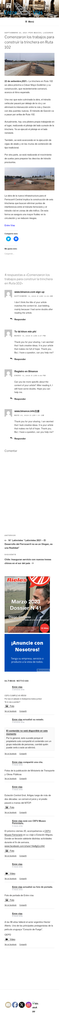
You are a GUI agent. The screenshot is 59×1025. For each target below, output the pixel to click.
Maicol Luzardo (43, 32)
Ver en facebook (10, 711)
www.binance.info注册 (26, 411)
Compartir (23, 711)
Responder (20, 319)
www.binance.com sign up (29, 292)
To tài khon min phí (25, 331)
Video (12, 873)
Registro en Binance (26, 371)
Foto (12, 705)
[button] (24, 8)
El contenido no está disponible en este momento (27, 732)
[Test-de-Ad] (27, 670)
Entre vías (17, 686)
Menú (31, 21)
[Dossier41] (27, 632)
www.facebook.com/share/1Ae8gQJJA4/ (25, 845)
